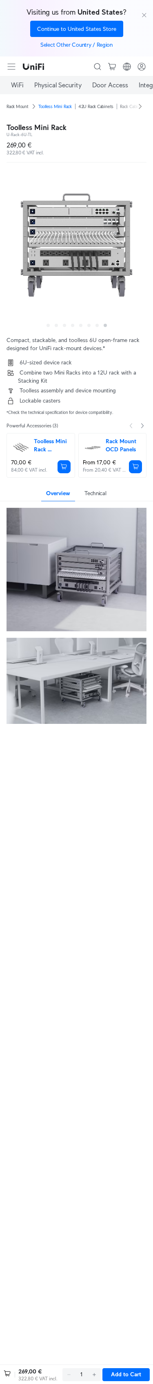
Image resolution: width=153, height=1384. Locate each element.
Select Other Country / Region (76, 44)
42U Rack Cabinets (95, 106)
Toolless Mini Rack (55, 106)
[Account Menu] (141, 66)
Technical (95, 493)
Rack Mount (18, 106)
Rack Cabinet (132, 106)
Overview (58, 493)
